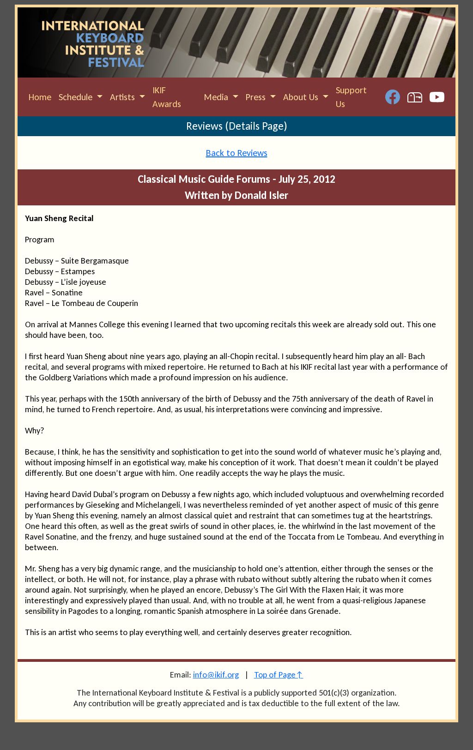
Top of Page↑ (278, 674)
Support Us (351, 96)
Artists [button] (123, 96)
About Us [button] (302, 96)
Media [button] (217, 96)
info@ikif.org (216, 674)
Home (40, 96)
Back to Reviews (236, 152)
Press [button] (257, 96)
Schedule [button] (77, 96)
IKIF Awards (166, 96)
